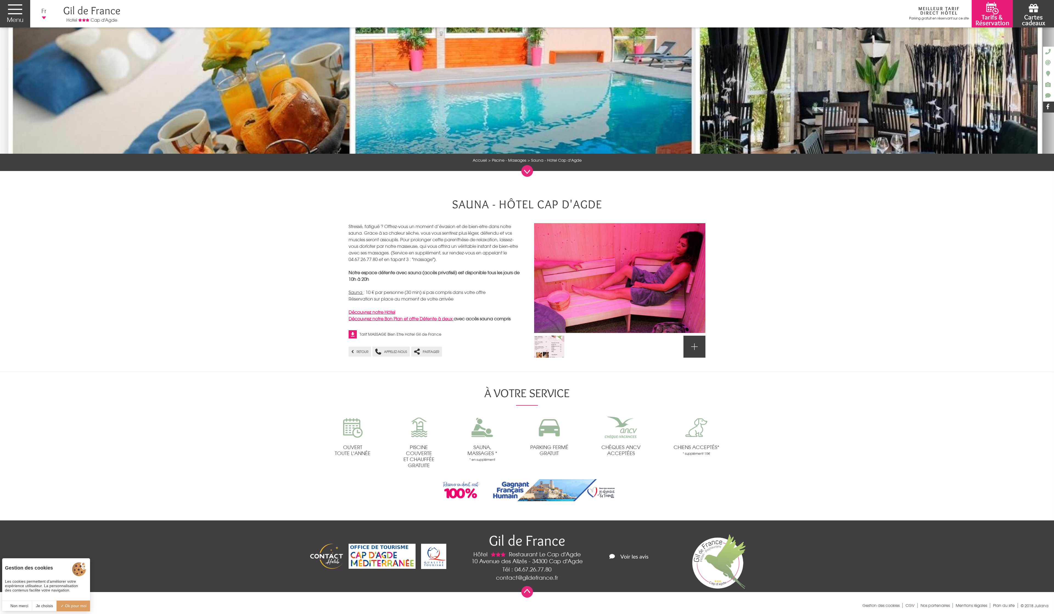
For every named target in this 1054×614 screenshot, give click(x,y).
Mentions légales (971, 605)
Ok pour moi (75, 606)
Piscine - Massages (509, 160)
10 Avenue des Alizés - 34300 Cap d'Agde (527, 561)
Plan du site (1004, 605)
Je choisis (44, 606)
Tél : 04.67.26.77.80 (527, 569)
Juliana (1042, 605)
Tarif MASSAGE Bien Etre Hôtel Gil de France (400, 334)
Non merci (18, 606)
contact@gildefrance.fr (527, 577)
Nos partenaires (935, 605)
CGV (910, 605)
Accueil (480, 160)
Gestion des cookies (880, 605)
